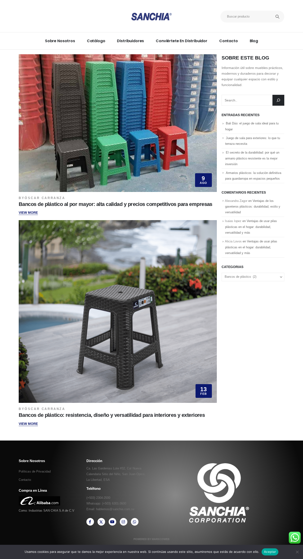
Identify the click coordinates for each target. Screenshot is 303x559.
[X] (101, 522)
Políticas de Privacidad (35, 471)
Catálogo (96, 41)
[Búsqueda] (277, 16)
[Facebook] (90, 522)
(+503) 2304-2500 (98, 498)
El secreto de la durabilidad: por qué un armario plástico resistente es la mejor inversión (252, 158)
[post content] (118, 123)
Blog (254, 41)
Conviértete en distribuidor (181, 41)
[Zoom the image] (39, 499)
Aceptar (270, 552)
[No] (297, 552)
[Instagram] (123, 522)
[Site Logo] (151, 17)
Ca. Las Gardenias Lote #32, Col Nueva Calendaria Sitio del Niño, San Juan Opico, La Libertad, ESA (116, 474)
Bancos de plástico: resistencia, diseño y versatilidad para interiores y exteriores (112, 415)
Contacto (228, 41)
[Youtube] (112, 522)
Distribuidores (130, 41)
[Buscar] (278, 100)
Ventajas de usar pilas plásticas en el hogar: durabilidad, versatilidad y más (251, 226)
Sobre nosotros (60, 41)
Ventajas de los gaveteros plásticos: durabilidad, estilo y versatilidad (252, 206)
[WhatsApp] (134, 522)
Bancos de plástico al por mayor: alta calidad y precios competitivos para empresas (115, 204)
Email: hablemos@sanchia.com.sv (110, 509)
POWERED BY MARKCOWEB (151, 539)
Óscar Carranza (45, 198)
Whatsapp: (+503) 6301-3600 (106, 503)
